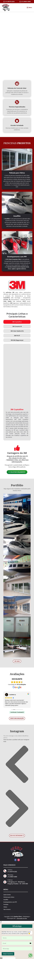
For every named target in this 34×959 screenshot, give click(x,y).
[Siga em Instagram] (18, 860)
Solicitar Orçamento (17, 472)
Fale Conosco (7, 909)
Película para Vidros (17, 173)
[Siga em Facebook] (15, 860)
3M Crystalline (17, 322)
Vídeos (5, 907)
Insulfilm (17, 216)
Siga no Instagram (16, 835)
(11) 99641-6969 (12, 877)
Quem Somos (7, 894)
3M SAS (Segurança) (17, 340)
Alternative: (1, 958)
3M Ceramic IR (17, 326)
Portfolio (5, 904)
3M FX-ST (17, 335)
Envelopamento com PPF (17, 257)
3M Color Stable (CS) (17, 331)
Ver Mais (17, 661)
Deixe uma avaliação (17, 718)
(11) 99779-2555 (12, 872)
